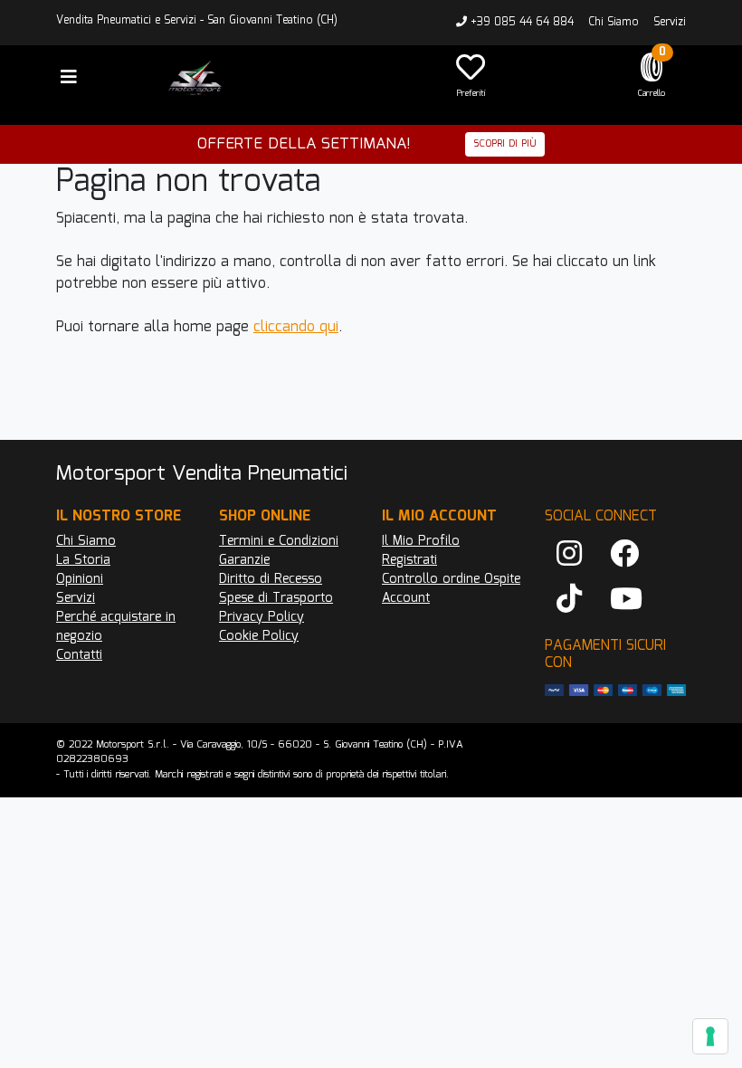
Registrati (409, 560)
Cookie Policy (259, 636)
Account (406, 598)
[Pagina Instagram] (569, 554)
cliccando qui (295, 327)
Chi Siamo (613, 22)
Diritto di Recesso (270, 579)
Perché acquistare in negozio (116, 626)
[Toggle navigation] (68, 78)
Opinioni (79, 579)
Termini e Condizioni (278, 541)
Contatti (79, 655)
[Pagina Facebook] (624, 554)
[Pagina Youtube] (626, 600)
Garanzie (244, 560)
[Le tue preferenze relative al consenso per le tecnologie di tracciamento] (710, 1036)
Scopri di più (505, 144)
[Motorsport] (289, 78)
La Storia (83, 560)
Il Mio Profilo (421, 541)
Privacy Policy (261, 617)
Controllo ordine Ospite (451, 579)
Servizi (669, 22)
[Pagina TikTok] (569, 600)
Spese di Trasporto (276, 598)
